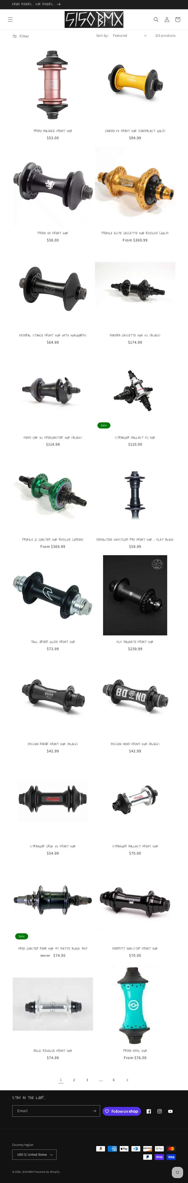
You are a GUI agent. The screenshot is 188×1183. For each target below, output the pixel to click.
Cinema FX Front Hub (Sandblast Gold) (135, 131)
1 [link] (61, 1079)
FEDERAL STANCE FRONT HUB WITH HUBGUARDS (52, 336)
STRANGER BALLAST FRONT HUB (135, 847)
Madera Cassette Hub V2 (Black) (135, 336)
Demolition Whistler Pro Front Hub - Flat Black (135, 540)
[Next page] (127, 1080)
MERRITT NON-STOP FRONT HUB (135, 949)
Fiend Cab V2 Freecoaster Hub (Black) (53, 438)
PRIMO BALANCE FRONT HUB (53, 131)
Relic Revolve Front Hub (53, 1051)
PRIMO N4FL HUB (135, 1051)
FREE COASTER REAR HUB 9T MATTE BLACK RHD (53, 949)
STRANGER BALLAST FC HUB (135, 438)
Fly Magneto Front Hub (135, 642)
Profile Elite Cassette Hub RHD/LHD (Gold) (135, 233)
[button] (10, 19)
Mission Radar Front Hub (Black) (53, 744)
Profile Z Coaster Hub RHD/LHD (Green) (52, 540)
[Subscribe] (94, 1111)
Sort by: (102, 35)
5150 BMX (28, 1171)
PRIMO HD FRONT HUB (53, 233)
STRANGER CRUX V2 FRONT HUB (53, 847)
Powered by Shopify (47, 1171)
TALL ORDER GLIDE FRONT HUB (53, 642)
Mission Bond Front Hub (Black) (135, 744)
